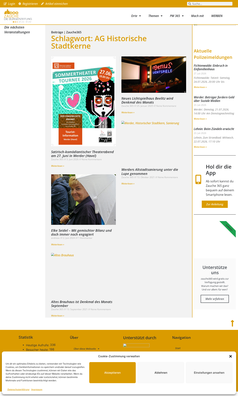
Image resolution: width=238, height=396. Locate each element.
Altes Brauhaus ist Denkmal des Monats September (81, 304)
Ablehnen (161, 372)
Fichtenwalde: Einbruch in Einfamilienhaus (211, 67)
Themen (153, 16)
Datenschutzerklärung (18, 389)
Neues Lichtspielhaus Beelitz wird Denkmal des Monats (147, 100)
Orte (134, 16)
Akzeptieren (112, 372)
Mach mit (197, 16)
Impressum (36, 389)
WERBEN (217, 16)
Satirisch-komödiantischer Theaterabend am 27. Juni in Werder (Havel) (82, 154)
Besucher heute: (37, 349)
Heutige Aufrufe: (38, 345)
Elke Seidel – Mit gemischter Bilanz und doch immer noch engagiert (81, 232)
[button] (230, 356)
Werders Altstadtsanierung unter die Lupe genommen (149, 171)
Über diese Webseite (85, 348)
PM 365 (175, 16)
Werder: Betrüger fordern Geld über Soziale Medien (214, 99)
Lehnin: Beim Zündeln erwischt (214, 129)
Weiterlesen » (57, 165)
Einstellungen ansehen (209, 372)
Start (178, 348)
